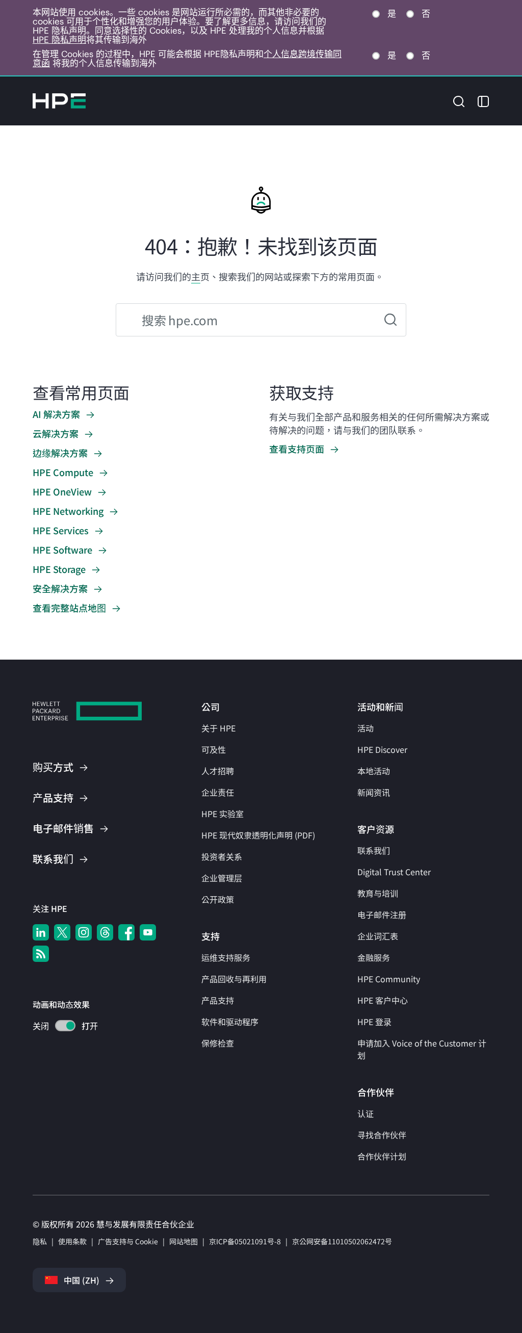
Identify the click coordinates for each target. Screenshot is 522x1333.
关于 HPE (218, 728)
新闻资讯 (373, 792)
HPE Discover (382, 749)
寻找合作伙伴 (381, 1135)
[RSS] (41, 954)
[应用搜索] (390, 319)
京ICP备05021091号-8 (245, 1241)
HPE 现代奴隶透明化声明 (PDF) (258, 835)
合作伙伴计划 (381, 1156)
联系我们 (373, 850)
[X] (62, 932)
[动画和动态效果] (65, 1025)
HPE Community (388, 979)
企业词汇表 (377, 936)
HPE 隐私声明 (59, 39)
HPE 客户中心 (382, 1000)
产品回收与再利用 (234, 979)
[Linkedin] (41, 932)
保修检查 (217, 1043)
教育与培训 (377, 893)
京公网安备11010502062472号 (342, 1241)
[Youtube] (148, 932)
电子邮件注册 (381, 914)
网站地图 (183, 1241)
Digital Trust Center (394, 872)
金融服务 (373, 957)
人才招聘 (217, 771)
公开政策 (217, 899)
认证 (365, 1113)
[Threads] (105, 932)
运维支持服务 (225, 957)
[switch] (59, 1027)
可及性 (213, 749)
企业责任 (217, 792)
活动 (365, 728)
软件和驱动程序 (229, 1021)
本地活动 (373, 771)
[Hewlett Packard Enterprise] (59, 101)
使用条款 (72, 1241)
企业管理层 (221, 878)
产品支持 (217, 1000)
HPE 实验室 (222, 813)
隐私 (40, 1241)
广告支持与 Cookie (128, 1241)
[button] (459, 100)
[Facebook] (126, 932)
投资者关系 (221, 856)
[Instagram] (83, 932)
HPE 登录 (374, 1021)
